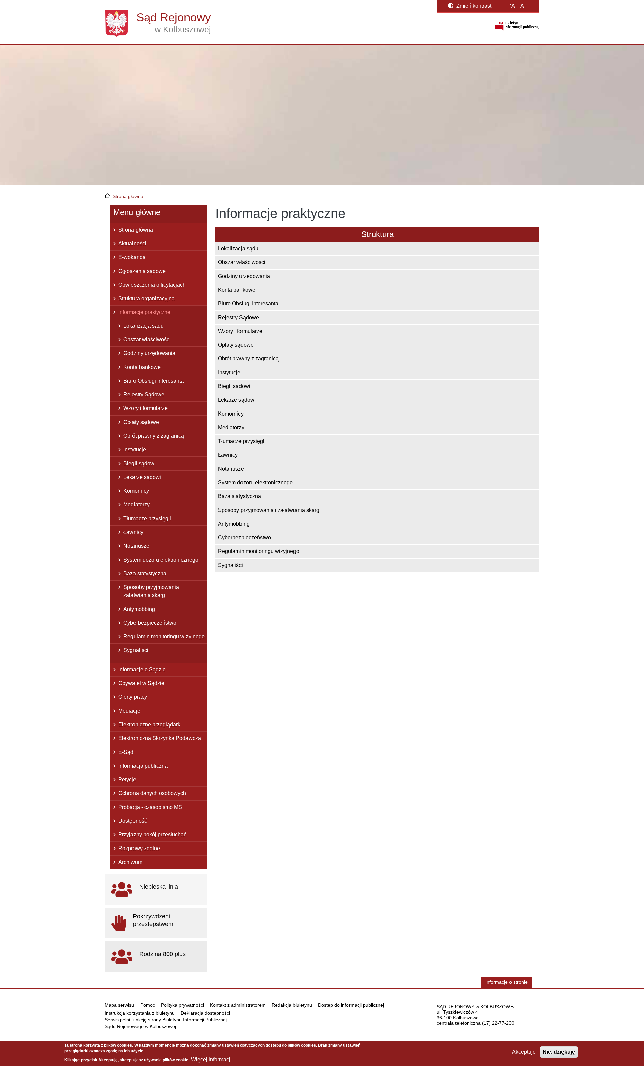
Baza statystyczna (239, 496)
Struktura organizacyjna (146, 298)
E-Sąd (125, 752)
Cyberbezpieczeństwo (244, 537)
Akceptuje (524, 1052)
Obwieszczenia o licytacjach (152, 285)
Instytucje (229, 372)
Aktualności (132, 243)
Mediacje (129, 711)
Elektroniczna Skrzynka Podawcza (159, 738)
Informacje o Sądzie (142, 669)
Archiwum (130, 862)
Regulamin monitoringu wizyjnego (258, 551)
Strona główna (128, 196)
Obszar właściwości (241, 262)
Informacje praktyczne (144, 312)
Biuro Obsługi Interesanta (248, 303)
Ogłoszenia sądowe (142, 271)
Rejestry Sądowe (238, 317)
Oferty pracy (132, 697)
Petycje (127, 779)
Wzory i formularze (240, 331)
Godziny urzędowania (244, 276)
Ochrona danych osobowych (152, 793)
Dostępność (132, 821)
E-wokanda (132, 257)
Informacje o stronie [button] (506, 982)
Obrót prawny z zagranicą (248, 358)
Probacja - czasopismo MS (150, 807)
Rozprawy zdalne (139, 848)
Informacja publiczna (143, 766)
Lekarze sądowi (237, 400)
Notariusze (231, 469)
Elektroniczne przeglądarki (150, 724)
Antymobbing (234, 524)
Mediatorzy (231, 427)
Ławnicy (228, 455)
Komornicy (231, 414)
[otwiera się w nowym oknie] (517, 25)
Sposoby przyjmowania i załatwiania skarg (268, 510)
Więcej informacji (211, 1059)
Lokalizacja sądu (238, 248)
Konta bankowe (236, 290)
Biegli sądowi (234, 386)
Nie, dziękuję (559, 1052)
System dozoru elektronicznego (255, 482)
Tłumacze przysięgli (242, 441)
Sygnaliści (230, 565)
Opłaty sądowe (236, 345)
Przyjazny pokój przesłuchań (152, 834)
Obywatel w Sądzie (141, 683)
